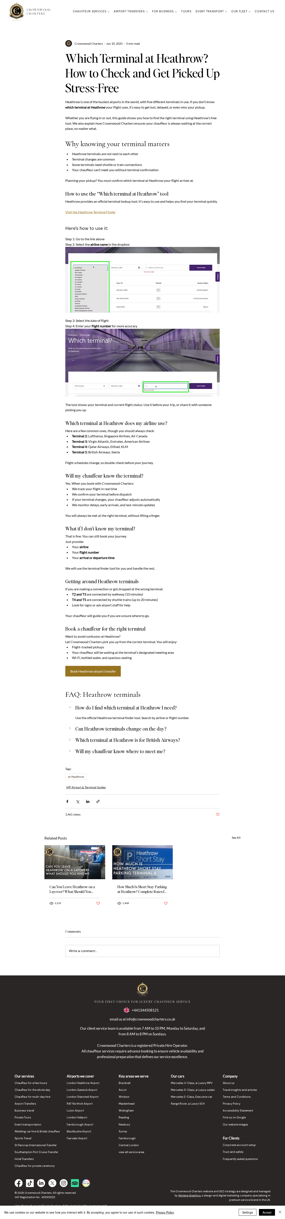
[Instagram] (64, 1183)
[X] (52, 1183)
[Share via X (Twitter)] (77, 801)
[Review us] (86, 1183)
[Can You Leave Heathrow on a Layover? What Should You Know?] (74, 862)
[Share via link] (98, 801)
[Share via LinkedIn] (88, 801)
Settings (247, 1212)
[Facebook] (19, 1183)
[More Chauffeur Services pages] (108, 12)
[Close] (279, 1212)
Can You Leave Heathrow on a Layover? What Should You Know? (72, 889)
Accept (266, 1212)
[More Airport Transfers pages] (147, 12)
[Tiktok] (30, 1183)
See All (236, 837)
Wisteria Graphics (189, 1195)
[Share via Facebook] (67, 801)
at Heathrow (76, 776)
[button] (142, 707)
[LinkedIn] (41, 1183)
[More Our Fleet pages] (249, 12)
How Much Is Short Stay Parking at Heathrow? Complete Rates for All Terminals (142, 889)
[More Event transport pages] (226, 12)
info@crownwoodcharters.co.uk (150, 1019)
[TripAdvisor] (75, 1183)
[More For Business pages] (176, 12)
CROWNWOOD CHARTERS (39, 11)
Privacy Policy (165, 1212)
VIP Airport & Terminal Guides (86, 787)
